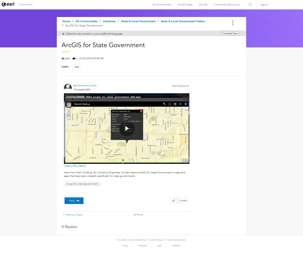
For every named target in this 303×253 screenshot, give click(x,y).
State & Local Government (138, 21)
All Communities (161, 4)
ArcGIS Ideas (185, 4)
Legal (159, 246)
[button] (180, 86)
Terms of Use (122, 240)
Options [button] (233, 22)
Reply (72, 200)
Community (26, 4)
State (76, 66)
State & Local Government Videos (183, 21)
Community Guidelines (137, 240)
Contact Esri (176, 246)
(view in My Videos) (75, 165)
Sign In (264, 4)
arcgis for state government (82, 183)
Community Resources (227, 4)
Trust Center (142, 246)
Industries (109, 21)
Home (66, 21)
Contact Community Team (176, 240)
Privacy (125, 246)
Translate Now (230, 33)
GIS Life (203, 4)
